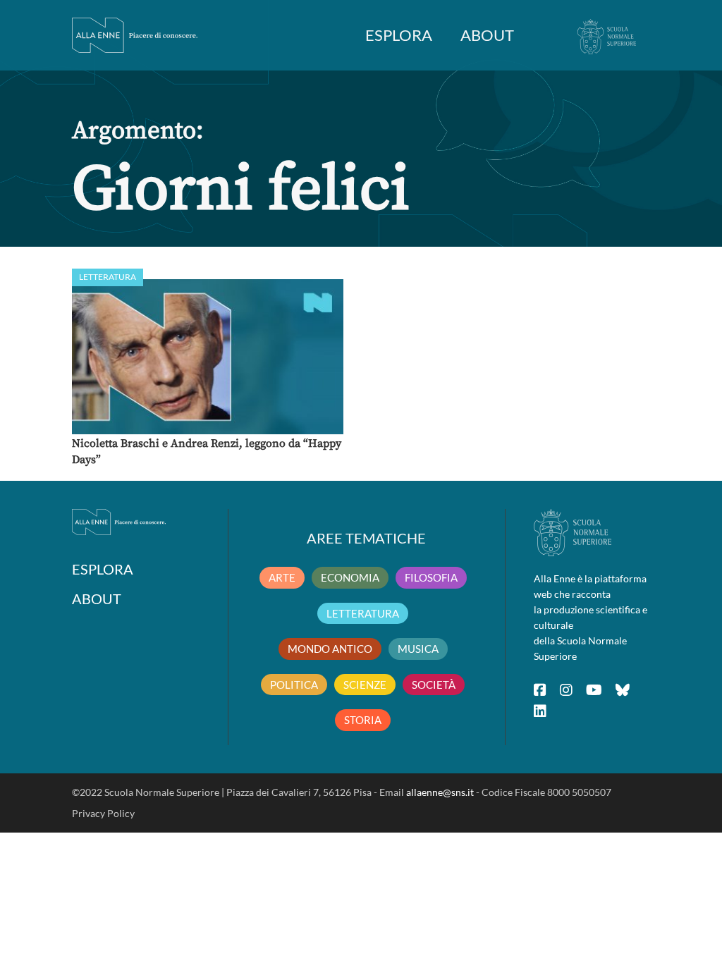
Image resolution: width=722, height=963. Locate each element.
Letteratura (107, 276)
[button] (207, 356)
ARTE (282, 577)
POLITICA (294, 684)
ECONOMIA (350, 577)
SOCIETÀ (433, 684)
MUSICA (418, 648)
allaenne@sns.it (440, 792)
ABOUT (487, 34)
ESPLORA (398, 34)
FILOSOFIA (431, 577)
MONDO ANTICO (330, 648)
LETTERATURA (362, 613)
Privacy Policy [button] (103, 813)
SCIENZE (364, 684)
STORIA (362, 719)
